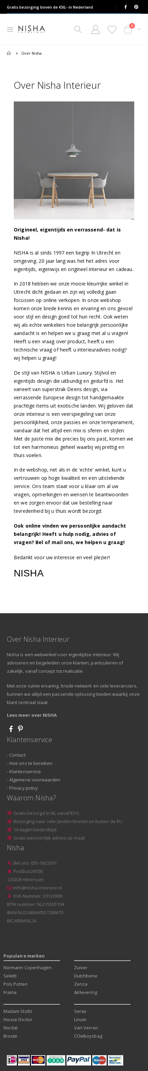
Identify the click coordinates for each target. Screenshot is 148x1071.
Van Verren (86, 1028)
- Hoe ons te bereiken (29, 763)
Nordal (10, 1028)
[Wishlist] (111, 29)
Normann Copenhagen (27, 967)
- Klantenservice (24, 771)
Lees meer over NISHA (32, 715)
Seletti (10, 976)
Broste (10, 1036)
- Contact (16, 755)
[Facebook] (125, 6)
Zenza (80, 984)
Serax (80, 1011)
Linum (80, 1019)
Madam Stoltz (17, 1011)
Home (9, 53)
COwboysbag (88, 1036)
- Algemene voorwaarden (33, 780)
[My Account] (95, 29)
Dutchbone (85, 976)
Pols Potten (15, 984)
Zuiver (80, 967)
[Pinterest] (136, 6)
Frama (10, 992)
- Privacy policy (22, 788)
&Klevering (85, 992)
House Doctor (17, 1019)
